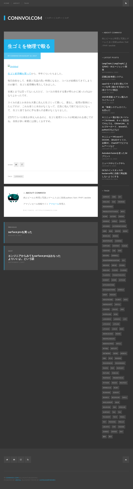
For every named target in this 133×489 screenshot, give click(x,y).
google (121, 289)
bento (117, 231)
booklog (106, 236)
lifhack (106, 329)
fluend (124, 270)
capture (106, 246)
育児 (110, 436)
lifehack (18, 176)
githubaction (108, 285)
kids (115, 314)
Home (6, 3)
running (106, 392)
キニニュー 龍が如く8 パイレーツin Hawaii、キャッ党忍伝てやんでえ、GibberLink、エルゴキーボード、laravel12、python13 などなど (115, 123)
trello (121, 422)
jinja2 (115, 309)
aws (104, 231)
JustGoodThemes (47, 480)
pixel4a (115, 373)
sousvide (106, 407)
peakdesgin (107, 363)
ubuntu (106, 427)
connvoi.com (25, 18)
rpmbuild (107, 387)
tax (119, 412)
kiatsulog (107, 314)
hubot (118, 299)
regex (114, 383)
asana (122, 221)
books (115, 236)
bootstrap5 (107, 241)
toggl (122, 417)
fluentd (106, 275)
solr (117, 402)
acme (105, 216)
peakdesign (120, 363)
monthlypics (108, 343)
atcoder (106, 226)
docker (106, 265)
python (106, 383)
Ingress (121, 202)
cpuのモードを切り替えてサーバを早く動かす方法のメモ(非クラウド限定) (115, 86)
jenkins (106, 309)
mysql (105, 348)
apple (114, 221)
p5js (110, 358)
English (106, 202)
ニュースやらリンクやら (113, 163)
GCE (113, 202)
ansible (106, 221)
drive (114, 265)
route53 (123, 383)
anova (121, 216)
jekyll (117, 304)
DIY (120, 197)
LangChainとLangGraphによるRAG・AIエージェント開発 (114, 66)
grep (105, 294)
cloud (124, 246)
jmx (122, 309)
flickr (115, 270)
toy (104, 422)
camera (118, 241)
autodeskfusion (119, 226)
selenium (115, 397)
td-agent (106, 417)
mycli (118, 343)
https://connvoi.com (46, 210)
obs (104, 358)
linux (114, 329)
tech (115, 417)
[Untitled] (13, 66)
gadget (106, 280)
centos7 (116, 246)
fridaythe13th (119, 275)
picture (106, 373)
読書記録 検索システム (112, 76)
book (125, 231)
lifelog (116, 324)
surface (106, 412)
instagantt (107, 304)
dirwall (115, 255)
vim (113, 427)
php (112, 368)
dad (119, 250)
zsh (121, 431)
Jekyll (18, 480)
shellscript (107, 402)
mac (121, 329)
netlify (114, 348)
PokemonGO (108, 206)
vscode (121, 427)
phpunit (120, 368)
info (125, 299)
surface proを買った (20, 231)
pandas (118, 358)
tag (114, 412)
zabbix (105, 431)
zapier (114, 431)
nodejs (123, 353)
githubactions (109, 289)
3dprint (106, 197)
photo (105, 368)
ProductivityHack (110, 211)
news (115, 353)
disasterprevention (111, 260)
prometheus (118, 378)
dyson (122, 265)
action (113, 216)
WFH (122, 211)
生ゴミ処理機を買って (19, 73)
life (125, 319)
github (122, 280)
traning (112, 422)
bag (110, 231)
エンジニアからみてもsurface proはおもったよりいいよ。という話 (34, 257)
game (114, 280)
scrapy (116, 392)
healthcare (108, 299)
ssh (114, 407)
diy (123, 260)
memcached (108, 334)
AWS (114, 197)
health (113, 294)
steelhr (122, 407)
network (106, 353)
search (106, 397)
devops (106, 255)
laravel (117, 319)
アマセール (54, 204)
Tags (26, 3)
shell (124, 397)
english (106, 270)
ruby (116, 387)
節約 (104, 436)
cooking (106, 250)
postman (106, 378)
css (114, 250)
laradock (107, 319)
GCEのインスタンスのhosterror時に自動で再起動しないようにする (114, 173)
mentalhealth (109, 338)
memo (118, 334)
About (16, 3)
